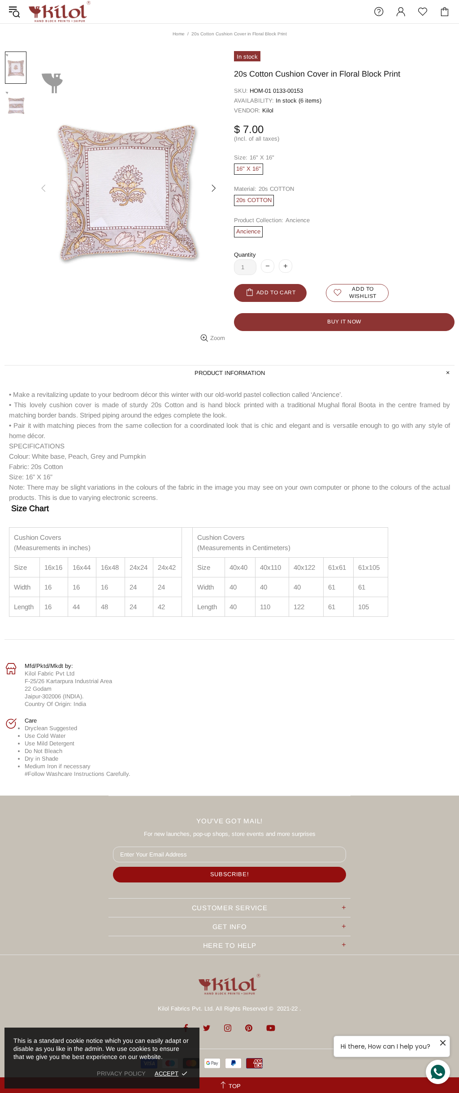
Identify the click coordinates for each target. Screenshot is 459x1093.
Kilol (267, 110)
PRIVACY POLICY (121, 1073)
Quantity (245, 254)
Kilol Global (60, 11)
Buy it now (344, 321)
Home (179, 33)
